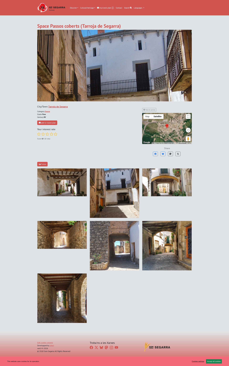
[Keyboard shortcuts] (153, 143)
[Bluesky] (162, 154)
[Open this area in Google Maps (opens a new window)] (147, 142)
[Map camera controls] (188, 130)
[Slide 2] (110, 98)
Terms (189, 143)
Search (127, 7)
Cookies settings (198, 361)
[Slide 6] (127, 98)
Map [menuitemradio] (147, 116)
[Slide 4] (119, 98)
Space (47, 111)
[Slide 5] (123, 98)
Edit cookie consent (45, 342)
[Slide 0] (101, 98)
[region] (114, 361)
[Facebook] (155, 154)
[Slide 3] (114, 98)
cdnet (51, 345)
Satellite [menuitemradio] (157, 116)
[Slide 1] (106, 98)
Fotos (43, 164)
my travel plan (106, 7)
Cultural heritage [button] (87, 7)
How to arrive (150, 110)
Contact (119, 7)
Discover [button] (73, 7)
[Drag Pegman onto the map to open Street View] (188, 138)
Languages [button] (138, 7)
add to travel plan (48, 123)
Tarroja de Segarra (58, 106)
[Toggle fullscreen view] (188, 116)
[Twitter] (177, 154)
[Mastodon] (170, 154)
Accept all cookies (214, 361)
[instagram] (111, 347)
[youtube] (116, 347)
